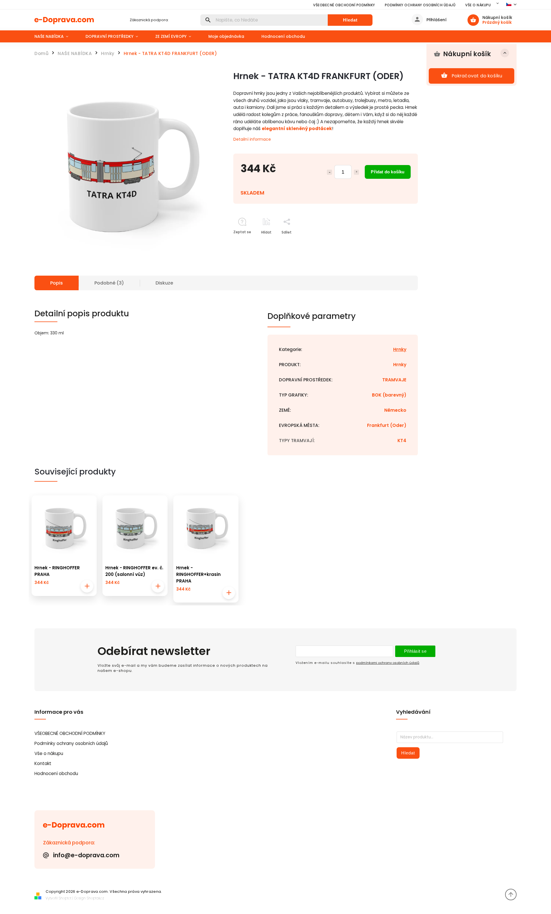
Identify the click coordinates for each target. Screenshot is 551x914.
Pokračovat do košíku (477, 75)
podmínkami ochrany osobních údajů (387, 662)
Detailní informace (252, 139)
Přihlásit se (415, 651)
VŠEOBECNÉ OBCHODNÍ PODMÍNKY (344, 5)
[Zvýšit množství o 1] (356, 172)
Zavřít (399, 242)
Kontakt (42, 763)
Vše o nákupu (478, 5)
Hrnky (399, 349)
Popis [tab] (56, 283)
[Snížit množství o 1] (329, 172)
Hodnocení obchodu (56, 773)
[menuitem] (55, 36)
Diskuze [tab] (164, 283)
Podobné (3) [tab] (109, 283)
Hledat (350, 19)
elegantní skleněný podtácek (297, 128)
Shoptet (65, 898)
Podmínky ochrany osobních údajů (420, 5)
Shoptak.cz (95, 898)
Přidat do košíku (387, 171)
